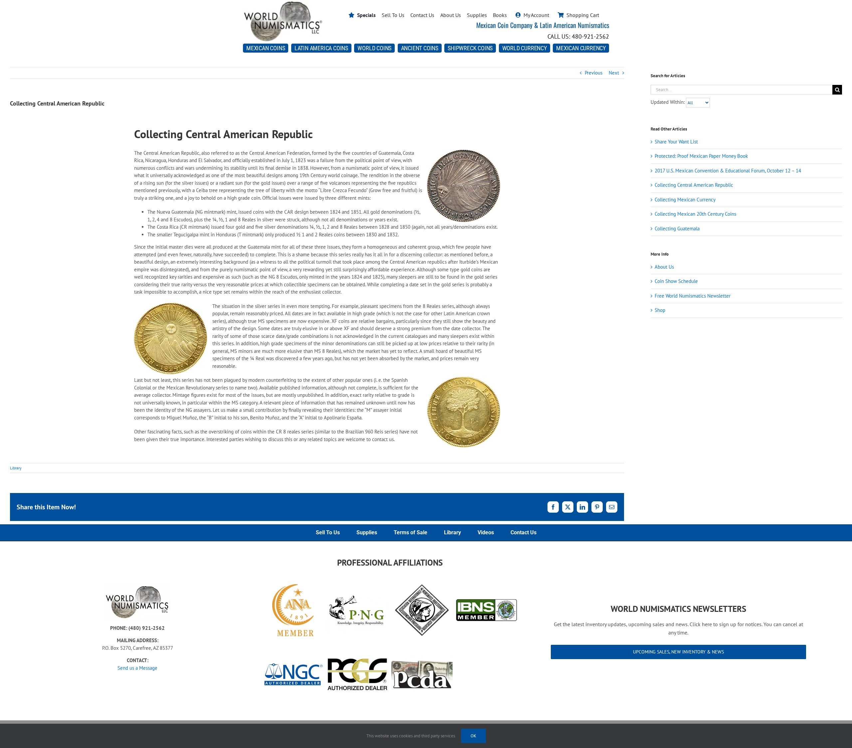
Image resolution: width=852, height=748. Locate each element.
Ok (473, 736)
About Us (664, 267)
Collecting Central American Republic (694, 185)
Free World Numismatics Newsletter (693, 296)
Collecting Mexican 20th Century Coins (695, 214)
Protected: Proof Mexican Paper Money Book (701, 156)
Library (16, 467)
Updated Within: (668, 102)
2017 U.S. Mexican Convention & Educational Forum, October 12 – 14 (728, 170)
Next (614, 73)
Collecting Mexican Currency (685, 199)
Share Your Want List (676, 141)
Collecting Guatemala (677, 228)
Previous (593, 73)
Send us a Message (137, 668)
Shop (660, 310)
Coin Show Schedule (676, 281)
